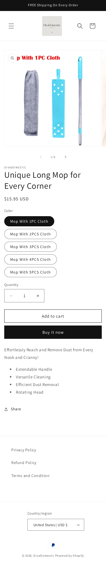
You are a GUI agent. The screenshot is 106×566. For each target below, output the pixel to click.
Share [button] (16, 408)
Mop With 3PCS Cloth (30, 246)
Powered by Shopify (69, 556)
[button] (11, 26)
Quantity (11, 284)
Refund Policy (23, 462)
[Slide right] (65, 157)
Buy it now (53, 332)
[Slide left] (40, 157)
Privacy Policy (23, 449)
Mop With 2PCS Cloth (30, 234)
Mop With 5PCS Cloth (30, 272)
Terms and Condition (30, 475)
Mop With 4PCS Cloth (30, 259)
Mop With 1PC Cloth (29, 221)
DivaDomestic (43, 556)
